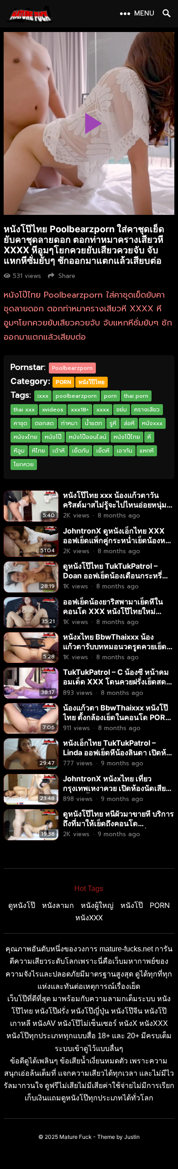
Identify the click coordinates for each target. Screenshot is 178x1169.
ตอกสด (44, 423)
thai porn (136, 396)
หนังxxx (152, 423)
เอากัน (124, 451)
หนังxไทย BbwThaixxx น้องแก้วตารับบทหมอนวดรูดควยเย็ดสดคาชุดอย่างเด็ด (115, 646)
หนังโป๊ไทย (92, 382)
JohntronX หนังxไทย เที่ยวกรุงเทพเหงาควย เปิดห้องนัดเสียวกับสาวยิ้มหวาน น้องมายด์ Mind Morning (116, 793)
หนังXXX (89, 917)
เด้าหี (58, 451)
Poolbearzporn (72, 368)
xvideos (52, 410)
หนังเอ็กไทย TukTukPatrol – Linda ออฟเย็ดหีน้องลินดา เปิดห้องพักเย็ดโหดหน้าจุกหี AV (118, 752)
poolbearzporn (76, 396)
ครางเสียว (147, 410)
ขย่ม (121, 410)
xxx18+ (80, 410)
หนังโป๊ (53, 437)
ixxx (42, 396)
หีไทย (38, 451)
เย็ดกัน (80, 451)
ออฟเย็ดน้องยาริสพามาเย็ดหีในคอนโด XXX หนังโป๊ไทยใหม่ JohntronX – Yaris (113, 611)
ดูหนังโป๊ (21, 905)
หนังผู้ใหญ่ (97, 905)
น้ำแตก (93, 423)
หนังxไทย (25, 437)
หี (149, 437)
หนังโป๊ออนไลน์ (87, 437)
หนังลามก (58, 905)
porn (110, 396)
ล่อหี (129, 423)
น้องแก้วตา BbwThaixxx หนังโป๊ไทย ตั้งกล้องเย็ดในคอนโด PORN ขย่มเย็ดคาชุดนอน (117, 717)
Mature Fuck (75, 1136)
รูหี (113, 423)
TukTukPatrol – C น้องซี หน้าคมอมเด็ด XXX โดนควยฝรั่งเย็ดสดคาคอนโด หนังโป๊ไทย (116, 681)
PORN (63, 382)
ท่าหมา (69, 423)
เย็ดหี (103, 451)
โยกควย (24, 464)
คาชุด (20, 423)
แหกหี (147, 451)
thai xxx (24, 410)
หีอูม (19, 451)
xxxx (102, 410)
